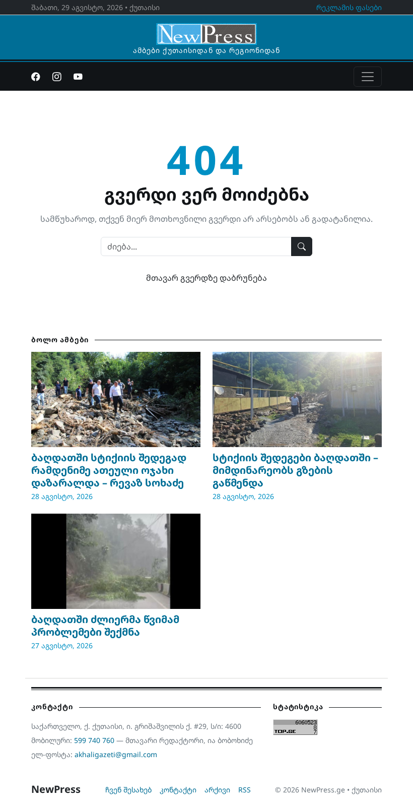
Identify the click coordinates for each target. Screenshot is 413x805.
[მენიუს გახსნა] (368, 77)
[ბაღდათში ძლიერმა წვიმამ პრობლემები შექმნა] (115, 561)
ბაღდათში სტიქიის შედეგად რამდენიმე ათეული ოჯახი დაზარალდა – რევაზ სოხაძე (108, 470)
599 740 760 (94, 740)
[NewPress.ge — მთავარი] (206, 29)
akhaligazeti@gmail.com (116, 754)
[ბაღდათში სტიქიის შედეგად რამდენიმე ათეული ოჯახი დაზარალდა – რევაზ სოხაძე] (115, 399)
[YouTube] (78, 76)
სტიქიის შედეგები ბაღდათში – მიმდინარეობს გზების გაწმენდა (295, 470)
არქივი (217, 789)
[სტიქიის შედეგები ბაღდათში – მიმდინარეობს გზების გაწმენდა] (297, 399)
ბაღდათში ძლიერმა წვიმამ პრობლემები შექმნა (105, 625)
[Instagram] (56, 76)
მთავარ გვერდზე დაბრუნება (206, 277)
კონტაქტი (178, 789)
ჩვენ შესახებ (128, 789)
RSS (244, 789)
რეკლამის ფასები (349, 7)
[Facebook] (35, 76)
